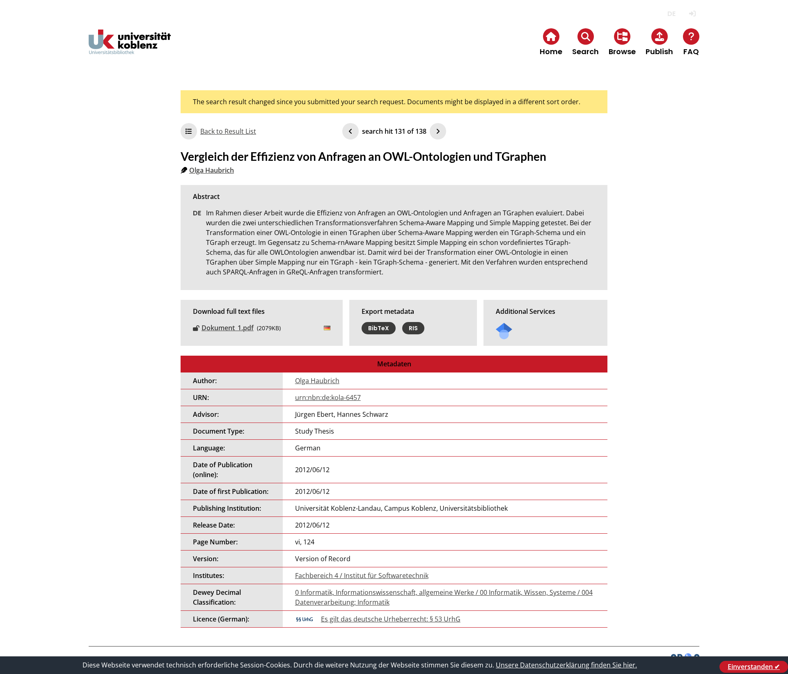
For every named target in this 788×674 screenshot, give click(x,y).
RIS (413, 328)
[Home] (130, 48)
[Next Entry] (438, 131)
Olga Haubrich (211, 170)
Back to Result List (228, 131)
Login (692, 14)
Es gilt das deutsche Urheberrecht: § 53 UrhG (390, 619)
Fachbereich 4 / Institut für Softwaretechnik (361, 575)
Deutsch (671, 14)
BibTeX (378, 328)
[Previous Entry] (350, 131)
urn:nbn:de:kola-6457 (328, 397)
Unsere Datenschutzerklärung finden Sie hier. (566, 664)
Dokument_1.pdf (228, 327)
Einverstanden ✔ (754, 666)
